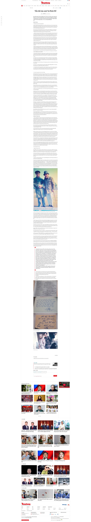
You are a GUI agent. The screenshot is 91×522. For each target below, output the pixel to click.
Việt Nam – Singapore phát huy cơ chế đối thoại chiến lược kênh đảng (29, 431)
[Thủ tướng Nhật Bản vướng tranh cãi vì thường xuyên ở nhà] (51, 481)
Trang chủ (22, 5)
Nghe (1, 17)
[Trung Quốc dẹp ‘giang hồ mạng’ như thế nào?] (45, 469)
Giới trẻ (40, 5)
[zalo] (56, 514)
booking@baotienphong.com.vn (35, 514)
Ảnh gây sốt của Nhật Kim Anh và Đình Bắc (29, 461)
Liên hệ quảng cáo (33, 512)
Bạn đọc (54, 509)
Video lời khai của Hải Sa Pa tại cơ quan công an (61, 445)
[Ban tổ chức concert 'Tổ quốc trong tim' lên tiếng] (39, 388)
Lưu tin (1, 21)
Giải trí (56, 5)
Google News (60, 8)
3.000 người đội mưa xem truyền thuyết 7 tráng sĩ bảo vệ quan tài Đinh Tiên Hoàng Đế (39, 413)
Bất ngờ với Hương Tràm (60, 460)
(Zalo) (36, 513)
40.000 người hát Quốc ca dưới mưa (26, 402)
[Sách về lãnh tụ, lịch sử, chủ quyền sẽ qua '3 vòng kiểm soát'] (39, 398)
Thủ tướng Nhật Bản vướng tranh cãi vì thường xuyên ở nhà (51, 485)
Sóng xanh (29, 5)
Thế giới (38, 5)
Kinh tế (26, 5)
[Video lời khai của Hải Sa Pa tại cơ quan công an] (62, 439)
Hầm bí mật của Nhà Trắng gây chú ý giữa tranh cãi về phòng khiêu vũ (39, 485)
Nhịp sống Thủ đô (23, 510)
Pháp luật (43, 5)
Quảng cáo (59, 0)
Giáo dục (58, 5)
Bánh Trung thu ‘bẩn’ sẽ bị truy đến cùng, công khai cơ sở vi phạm (28, 500)
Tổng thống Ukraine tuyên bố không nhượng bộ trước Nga (28, 476)
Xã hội (24, 5)
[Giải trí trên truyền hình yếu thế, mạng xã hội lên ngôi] (55, 364)
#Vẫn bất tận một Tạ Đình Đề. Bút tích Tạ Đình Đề (41, 358)
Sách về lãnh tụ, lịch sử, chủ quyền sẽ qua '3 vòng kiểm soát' (39, 403)
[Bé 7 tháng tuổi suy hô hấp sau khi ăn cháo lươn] (45, 493)
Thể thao (46, 5)
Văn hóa (53, 5)
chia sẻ (53, 8)
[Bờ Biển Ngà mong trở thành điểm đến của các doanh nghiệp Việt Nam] (45, 425)
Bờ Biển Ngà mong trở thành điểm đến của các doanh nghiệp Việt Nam (45, 431)
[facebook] (67, 0)
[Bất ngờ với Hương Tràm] (62, 455)
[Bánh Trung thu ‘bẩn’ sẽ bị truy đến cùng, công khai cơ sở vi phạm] (29, 493)
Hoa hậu (64, 5)
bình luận (58, 8)
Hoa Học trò (52, 0)
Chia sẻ (1, 19)
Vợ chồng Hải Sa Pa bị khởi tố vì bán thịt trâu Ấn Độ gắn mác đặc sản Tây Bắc (45, 446)
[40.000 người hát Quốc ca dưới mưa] (27, 398)
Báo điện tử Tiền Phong (45, 3)
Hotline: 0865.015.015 (35, 0)
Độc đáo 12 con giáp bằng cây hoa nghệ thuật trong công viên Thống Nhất (46, 368)
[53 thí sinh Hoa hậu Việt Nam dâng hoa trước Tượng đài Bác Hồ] (52, 408)
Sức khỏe (35, 5)
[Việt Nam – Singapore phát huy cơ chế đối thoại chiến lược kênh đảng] (29, 425)
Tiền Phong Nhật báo (41, 0)
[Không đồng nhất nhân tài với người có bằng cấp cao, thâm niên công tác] (62, 425)
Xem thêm (69, 5)
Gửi (55, 375)
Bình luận (1, 23)
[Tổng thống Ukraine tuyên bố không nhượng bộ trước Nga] (29, 469)
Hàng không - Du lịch (61, 509)
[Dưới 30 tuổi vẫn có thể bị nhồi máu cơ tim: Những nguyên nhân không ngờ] (62, 493)
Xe (51, 5)
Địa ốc (32, 5)
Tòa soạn (56, 0)
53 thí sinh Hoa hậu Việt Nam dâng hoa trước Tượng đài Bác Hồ (51, 413)
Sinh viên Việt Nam (47, 0)
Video (66, 5)
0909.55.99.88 (33, 513)
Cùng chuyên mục (25, 383)
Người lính (49, 5)
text (55, 8)
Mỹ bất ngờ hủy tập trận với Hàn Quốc (63, 485)
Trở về (1, 25)
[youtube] (69, 0)
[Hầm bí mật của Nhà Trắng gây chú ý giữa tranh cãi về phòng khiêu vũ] (39, 481)
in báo (57, 8)
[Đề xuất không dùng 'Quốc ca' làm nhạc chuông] (27, 408)
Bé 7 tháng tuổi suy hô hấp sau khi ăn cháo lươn (45, 500)
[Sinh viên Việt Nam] (64, 504)
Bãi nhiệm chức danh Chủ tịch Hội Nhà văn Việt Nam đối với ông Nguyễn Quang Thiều (52, 393)
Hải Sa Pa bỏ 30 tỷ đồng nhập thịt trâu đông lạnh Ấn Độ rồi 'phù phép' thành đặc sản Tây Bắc (29, 446)
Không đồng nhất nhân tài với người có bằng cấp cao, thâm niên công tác (61, 431)
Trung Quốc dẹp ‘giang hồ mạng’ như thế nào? (45, 476)
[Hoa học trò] (69, 504)
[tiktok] (54, 514)
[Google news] (58, 514)
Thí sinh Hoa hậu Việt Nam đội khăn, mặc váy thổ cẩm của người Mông (51, 403)
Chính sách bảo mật (63, 512)
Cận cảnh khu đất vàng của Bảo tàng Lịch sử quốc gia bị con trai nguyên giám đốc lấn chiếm (26, 393)
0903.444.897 (43, 513)
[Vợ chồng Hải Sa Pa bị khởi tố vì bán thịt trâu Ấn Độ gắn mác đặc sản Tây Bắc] (45, 439)
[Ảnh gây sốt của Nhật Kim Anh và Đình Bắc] (29, 455)
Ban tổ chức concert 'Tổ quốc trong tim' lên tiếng (39, 392)
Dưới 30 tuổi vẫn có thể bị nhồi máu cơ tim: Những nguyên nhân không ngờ (61, 500)
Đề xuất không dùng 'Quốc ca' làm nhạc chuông (26, 413)
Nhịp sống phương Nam (29, 510)
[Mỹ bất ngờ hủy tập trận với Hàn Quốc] (64, 481)
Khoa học (61, 5)
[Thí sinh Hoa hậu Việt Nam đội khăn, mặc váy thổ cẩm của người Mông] (52, 398)
